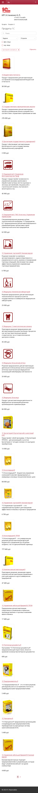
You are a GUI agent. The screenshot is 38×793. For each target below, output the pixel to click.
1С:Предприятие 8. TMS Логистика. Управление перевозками (18, 216)
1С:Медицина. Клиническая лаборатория (16, 292)
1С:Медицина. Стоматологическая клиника (17, 326)
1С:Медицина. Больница (10, 398)
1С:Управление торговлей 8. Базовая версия (17, 253)
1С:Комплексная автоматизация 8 (13, 569)
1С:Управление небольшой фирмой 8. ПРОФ (17, 605)
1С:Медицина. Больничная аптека (13, 363)
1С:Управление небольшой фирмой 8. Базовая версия (18, 756)
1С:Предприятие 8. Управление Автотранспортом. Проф (12, 175)
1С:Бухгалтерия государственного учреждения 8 (18, 141)
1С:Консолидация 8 (8, 470)
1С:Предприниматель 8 (10, 681)
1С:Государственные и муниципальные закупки (18, 107)
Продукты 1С (11, 24)
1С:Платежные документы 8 (11, 645)
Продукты (4, 24)
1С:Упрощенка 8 (7, 718)
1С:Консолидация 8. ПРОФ (11, 536)
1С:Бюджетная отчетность (11, 75)
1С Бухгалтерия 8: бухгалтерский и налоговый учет (17, 434)
